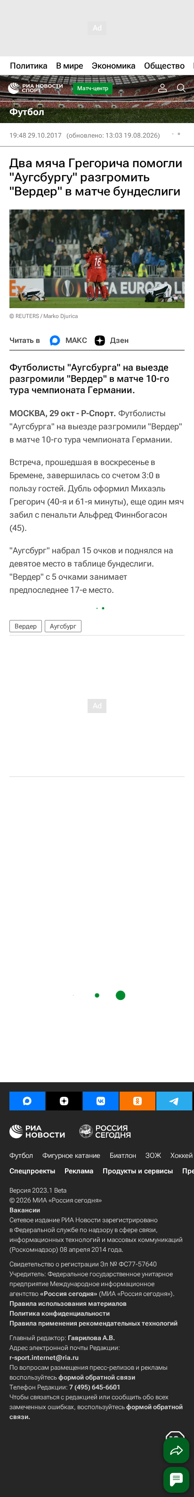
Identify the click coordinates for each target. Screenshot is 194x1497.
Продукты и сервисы (138, 1171)
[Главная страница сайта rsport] (56, 88)
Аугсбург (63, 626)
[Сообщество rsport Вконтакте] (101, 1101)
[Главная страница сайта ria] (10, 88)
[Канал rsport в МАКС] (27, 1101)
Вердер (26, 626)
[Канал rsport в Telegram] (174, 1101)
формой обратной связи (96, 1377)
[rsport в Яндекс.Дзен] (64, 1101)
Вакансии (24, 1210)
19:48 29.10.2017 (35, 135)
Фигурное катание (71, 1155)
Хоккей (181, 1155)
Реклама (79, 1171)
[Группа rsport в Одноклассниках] (137, 1101)
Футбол (21, 1155)
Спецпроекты (32, 1171)
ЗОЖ (153, 1155)
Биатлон (123, 1155)
